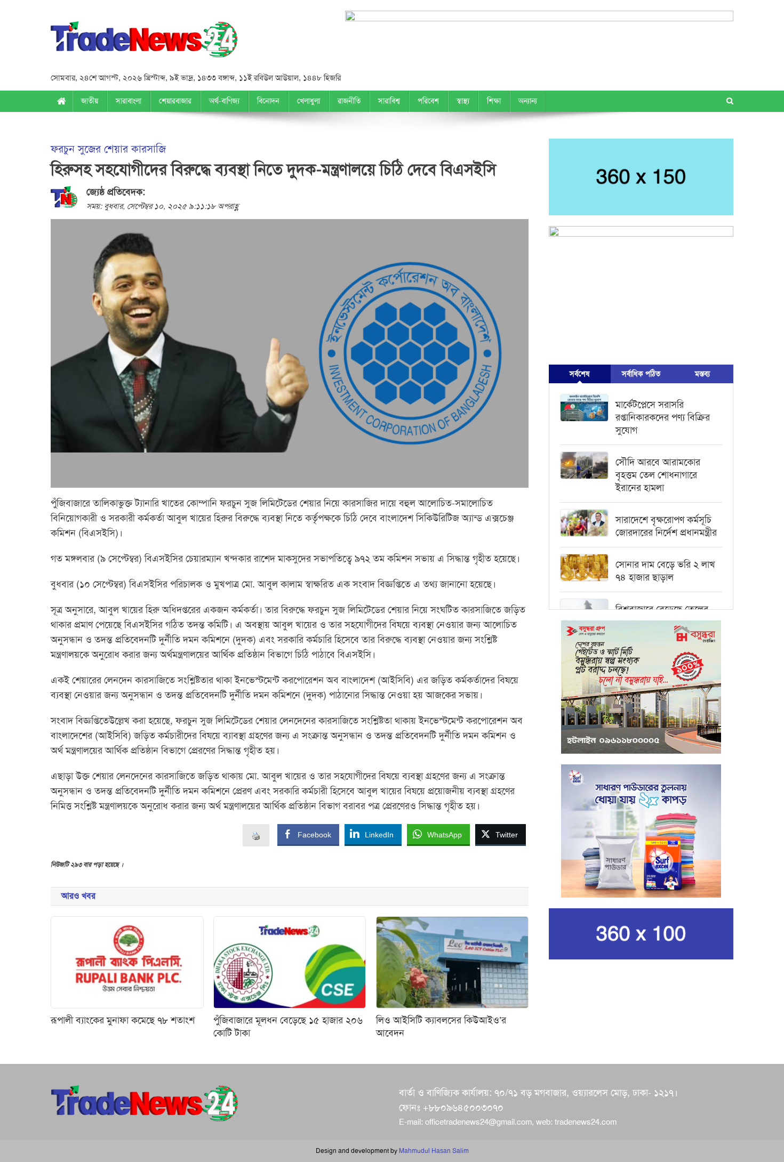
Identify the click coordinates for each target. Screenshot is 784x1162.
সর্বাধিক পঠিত (641, 373)
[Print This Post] (256, 835)
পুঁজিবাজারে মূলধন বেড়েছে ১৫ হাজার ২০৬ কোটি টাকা (288, 1026)
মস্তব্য (702, 373)
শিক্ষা (494, 101)
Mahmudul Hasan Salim (434, 1151)
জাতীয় (89, 101)
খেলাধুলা (308, 101)
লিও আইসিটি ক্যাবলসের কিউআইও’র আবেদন (441, 1026)
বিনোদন (268, 101)
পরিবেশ (428, 101)
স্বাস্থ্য (463, 101)
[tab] (579, 374)
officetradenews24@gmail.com (478, 1122)
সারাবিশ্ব (389, 101)
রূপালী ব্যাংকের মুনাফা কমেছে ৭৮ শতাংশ (123, 1020)
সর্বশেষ (579, 373)
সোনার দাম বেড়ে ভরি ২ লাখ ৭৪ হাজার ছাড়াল (665, 571)
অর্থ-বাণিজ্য (224, 101)
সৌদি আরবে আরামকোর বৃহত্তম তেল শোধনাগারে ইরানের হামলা (657, 475)
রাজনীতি (349, 101)
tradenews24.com (586, 1122)
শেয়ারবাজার (175, 101)
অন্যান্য (527, 101)
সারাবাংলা (128, 101)
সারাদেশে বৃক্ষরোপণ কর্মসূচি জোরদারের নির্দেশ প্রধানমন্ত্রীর (666, 526)
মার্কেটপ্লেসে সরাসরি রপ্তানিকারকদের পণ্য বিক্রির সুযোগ (662, 417)
